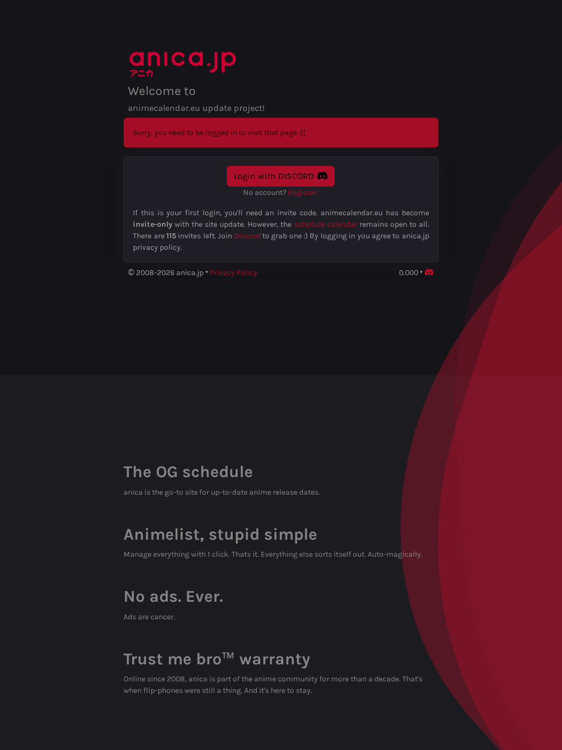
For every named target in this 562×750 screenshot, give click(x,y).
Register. (303, 192)
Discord (247, 235)
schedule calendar (325, 224)
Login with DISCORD (275, 176)
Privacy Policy (233, 272)
